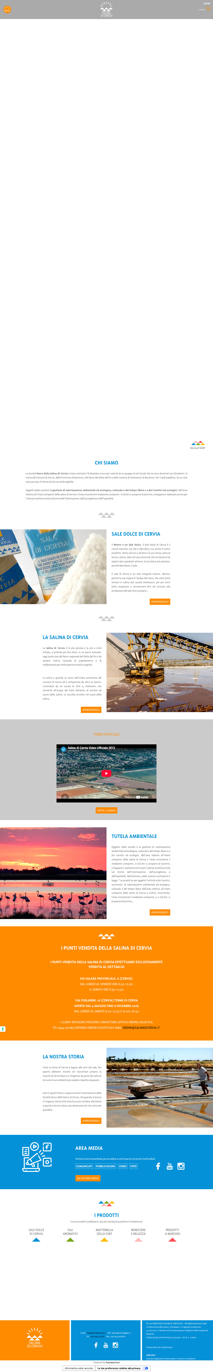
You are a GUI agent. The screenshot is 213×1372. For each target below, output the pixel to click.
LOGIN (206, 3)
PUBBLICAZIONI (105, 1166)
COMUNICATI (84, 1166)
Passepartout (113, 1362)
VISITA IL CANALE (106, 810)
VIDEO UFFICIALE (172, 447)
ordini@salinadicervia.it (141, 1028)
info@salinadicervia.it (96, 1333)
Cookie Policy (167, 1347)
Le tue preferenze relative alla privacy (119, 1368)
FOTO (133, 1166)
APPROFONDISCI (160, 601)
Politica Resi (170, 1358)
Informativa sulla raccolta (79, 1368)
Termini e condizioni (186, 1358)
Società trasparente (154, 1358)
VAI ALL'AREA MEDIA (88, 1178)
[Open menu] (7, 9)
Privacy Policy (152, 1347)
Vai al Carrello (205, 9)
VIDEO (122, 1166)
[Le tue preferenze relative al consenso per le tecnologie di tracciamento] (3, 1029)
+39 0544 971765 (97, 1336)
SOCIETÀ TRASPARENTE (169, 442)
